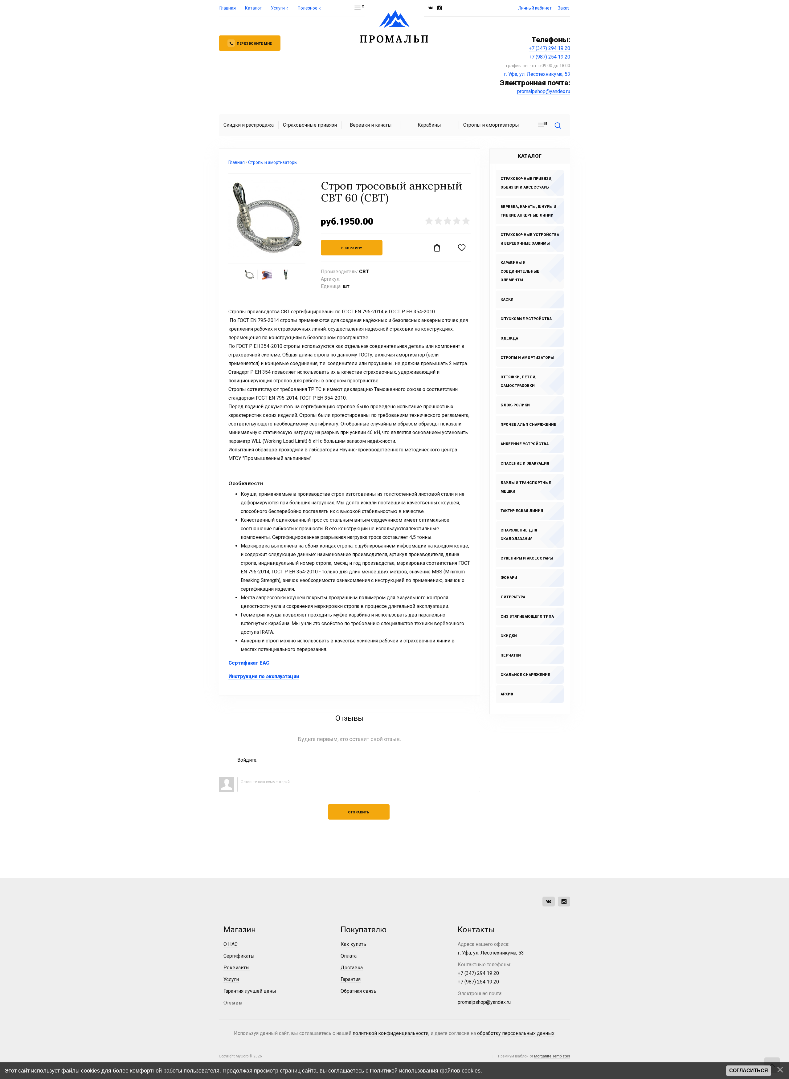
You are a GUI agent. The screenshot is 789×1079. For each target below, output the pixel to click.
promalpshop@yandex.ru (543, 91)
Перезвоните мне (254, 44)
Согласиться (748, 1070)
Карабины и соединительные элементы (520, 271)
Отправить (359, 812)
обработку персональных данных (515, 1033)
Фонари (509, 578)
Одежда (509, 338)
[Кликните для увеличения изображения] (266, 218)
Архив (507, 694)
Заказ (564, 8)
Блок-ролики (515, 405)
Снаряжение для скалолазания (519, 534)
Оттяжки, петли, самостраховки (519, 381)
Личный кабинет (535, 8)
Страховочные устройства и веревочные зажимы (530, 239)
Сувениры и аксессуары (527, 558)
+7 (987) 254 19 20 (549, 57)
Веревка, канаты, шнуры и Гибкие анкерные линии (528, 211)
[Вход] (242, 769)
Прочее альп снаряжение (528, 424)
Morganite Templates (552, 1056)
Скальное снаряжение (525, 675)
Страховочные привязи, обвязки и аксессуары (527, 183)
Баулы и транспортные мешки (526, 487)
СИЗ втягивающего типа (527, 616)
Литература (513, 597)
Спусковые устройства (526, 319)
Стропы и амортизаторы (527, 358)
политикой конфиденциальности (390, 1033)
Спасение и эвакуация (525, 463)
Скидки (509, 636)
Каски (507, 299)
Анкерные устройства (525, 444)
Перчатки (511, 655)
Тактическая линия (522, 511)
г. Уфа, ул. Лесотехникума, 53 (537, 74)
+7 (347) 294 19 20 (549, 48)
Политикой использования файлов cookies (425, 1071)
